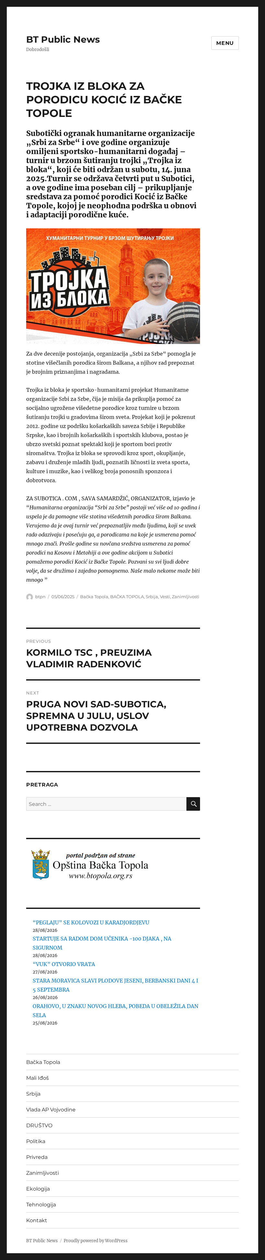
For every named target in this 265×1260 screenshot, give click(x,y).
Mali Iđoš (37, 1078)
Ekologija (38, 1189)
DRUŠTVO (39, 1125)
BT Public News (63, 39)
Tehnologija (41, 1205)
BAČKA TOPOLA (127, 596)
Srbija (152, 596)
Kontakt (36, 1220)
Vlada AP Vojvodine (51, 1110)
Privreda (37, 1157)
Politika (35, 1141)
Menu (225, 43)
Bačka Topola (94, 596)
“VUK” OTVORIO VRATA (64, 964)
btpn (40, 596)
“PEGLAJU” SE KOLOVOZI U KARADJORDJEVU (91, 922)
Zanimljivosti (185, 596)
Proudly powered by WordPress (96, 1241)
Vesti (165, 596)
